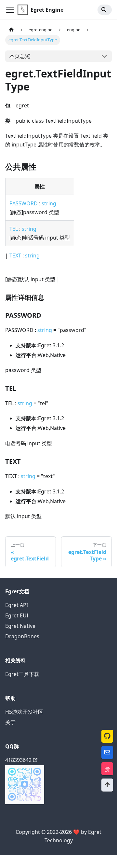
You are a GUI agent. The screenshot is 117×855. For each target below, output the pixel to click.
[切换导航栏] (10, 10)
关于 (10, 722)
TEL (13, 228)
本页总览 (19, 56)
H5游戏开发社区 (24, 711)
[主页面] (11, 30)
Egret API (16, 605)
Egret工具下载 (22, 674)
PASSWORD (23, 203)
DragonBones (22, 636)
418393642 (18, 760)
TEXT (15, 255)
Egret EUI (16, 615)
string (49, 203)
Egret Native (20, 625)
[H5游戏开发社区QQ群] (24, 802)
